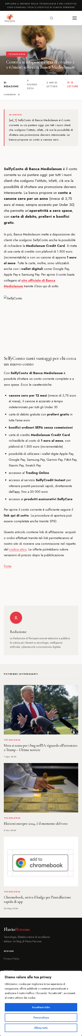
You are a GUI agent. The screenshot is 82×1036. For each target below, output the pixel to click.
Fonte (7, 566)
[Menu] (74, 18)
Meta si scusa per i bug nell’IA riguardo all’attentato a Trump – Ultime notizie (40, 747)
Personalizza (41, 1017)
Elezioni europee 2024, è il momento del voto (36, 823)
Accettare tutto (41, 1007)
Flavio (17, 929)
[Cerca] (51, 18)
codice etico (18, 549)
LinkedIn (10, 94)
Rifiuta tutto (41, 1028)
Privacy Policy (11, 959)
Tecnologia (16, 54)
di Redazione (11, 84)
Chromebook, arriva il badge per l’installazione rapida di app (37, 899)
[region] (41, 1003)
